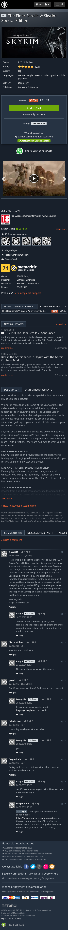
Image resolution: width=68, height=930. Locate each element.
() (39, 4)
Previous (3, 178)
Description (11, 389)
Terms (10, 918)
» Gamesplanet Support (28, 293)
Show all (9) (61, 324)
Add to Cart (34, 108)
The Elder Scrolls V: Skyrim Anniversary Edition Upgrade (29, 311)
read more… (8, 498)
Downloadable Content (19, 306)
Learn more (61, 229)
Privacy (18, 918)
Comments (13, 532)
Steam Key (23, 82)
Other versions (50, 306)
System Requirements (38, 389)
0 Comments (61, 348)
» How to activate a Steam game (18, 505)
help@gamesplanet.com (28, 710)
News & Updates (14, 324)
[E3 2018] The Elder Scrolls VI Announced (29, 333)
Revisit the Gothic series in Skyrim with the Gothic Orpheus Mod (32, 358)
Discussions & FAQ (40, 532)
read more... (7, 348)
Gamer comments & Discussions (35, 136)
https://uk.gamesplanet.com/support (34, 817)
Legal (3, 918)
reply (13, 607)
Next (64, 178)
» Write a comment (11, 539)
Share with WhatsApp (37, 150)
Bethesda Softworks (28, 87)
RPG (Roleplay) (25, 62)
